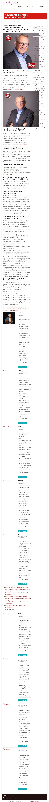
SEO (4, 798)
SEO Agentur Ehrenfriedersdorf (21, 308)
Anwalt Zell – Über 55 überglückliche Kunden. (17, 587)
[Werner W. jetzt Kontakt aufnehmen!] (9, 432)
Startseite (20, 6)
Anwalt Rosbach (24, 144)
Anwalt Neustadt (10, 174)
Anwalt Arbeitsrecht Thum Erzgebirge (39, 35)
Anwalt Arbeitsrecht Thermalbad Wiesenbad (39, 55)
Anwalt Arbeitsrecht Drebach (39, 64)
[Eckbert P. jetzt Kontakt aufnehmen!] (9, 318)
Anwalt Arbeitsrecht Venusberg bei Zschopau (39, 69)
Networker (6, 310)
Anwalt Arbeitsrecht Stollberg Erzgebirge (39, 126)
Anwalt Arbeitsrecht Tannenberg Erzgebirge (39, 50)
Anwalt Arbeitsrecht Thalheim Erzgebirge (39, 78)
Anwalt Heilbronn (19, 89)
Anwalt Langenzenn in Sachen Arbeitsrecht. (16, 596)
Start (4, 21)
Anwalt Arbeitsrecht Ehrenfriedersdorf (22, 314)
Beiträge (27, 6)
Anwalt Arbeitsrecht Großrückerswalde (39, 121)
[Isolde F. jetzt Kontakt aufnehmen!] (9, 664)
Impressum (42, 6)
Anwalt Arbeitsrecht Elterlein (39, 91)
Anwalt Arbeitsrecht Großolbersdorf (39, 108)
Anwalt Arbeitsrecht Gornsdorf (39, 74)
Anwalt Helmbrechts (19, 162)
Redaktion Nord (14, 310)
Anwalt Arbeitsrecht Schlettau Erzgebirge (39, 83)
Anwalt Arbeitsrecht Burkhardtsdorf (39, 95)
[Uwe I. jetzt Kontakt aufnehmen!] (9, 540)
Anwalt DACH (34, 6)
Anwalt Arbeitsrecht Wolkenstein (39, 87)
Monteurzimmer (8, 798)
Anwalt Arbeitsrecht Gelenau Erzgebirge (39, 60)
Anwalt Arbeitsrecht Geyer (39, 31)
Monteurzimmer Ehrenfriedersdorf (12, 307)
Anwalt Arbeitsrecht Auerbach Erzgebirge (39, 39)
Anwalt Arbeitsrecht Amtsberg (39, 117)
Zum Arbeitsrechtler (22, 366)
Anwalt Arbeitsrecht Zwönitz (39, 104)
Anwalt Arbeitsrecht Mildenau (39, 113)
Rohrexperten (14, 798)
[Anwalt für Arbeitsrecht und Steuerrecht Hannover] (12, 3)
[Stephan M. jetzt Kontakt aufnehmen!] (9, 709)
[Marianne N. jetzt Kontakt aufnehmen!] (9, 486)
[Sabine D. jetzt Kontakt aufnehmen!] (9, 376)
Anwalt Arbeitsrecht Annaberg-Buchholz (39, 99)
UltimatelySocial (35, 801)
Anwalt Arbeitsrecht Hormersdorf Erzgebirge (39, 44)
